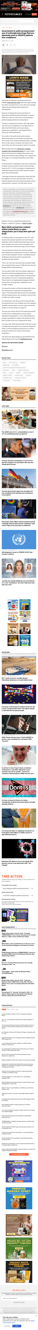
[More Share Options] (15, 45)
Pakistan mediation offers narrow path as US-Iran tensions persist (18, 1060)
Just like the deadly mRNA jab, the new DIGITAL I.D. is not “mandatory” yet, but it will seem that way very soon (18, 583)
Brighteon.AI (20, 207)
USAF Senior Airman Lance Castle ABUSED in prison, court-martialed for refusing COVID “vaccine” (17, 739)
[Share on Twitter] (11, 45)
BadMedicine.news (26, 339)
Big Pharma (9, 27)
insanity (6, 51)
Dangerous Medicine (27, 50)
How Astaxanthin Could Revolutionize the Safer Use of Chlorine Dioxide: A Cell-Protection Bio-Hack (18, 1049)
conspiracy (17, 50)
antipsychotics (10, 49)
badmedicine (20, 49)
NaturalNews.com (7, 350)
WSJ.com (5, 346)
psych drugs (19, 52)
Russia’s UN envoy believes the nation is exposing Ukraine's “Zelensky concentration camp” (17, 1072)
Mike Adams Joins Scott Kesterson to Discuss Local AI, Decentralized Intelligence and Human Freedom (18, 944)
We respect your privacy (19, 1302)
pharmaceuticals (5, 52)
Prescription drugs (13, 52)
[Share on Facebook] (7, 45)
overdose (32, 51)
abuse (5, 49)
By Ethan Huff (4, 40)
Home (3, 27)
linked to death (27, 223)
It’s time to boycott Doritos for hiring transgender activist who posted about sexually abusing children (18, 802)
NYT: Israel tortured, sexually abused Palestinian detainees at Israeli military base (17, 679)
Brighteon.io (7, 206)
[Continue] (35, 1298)
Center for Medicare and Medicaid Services (14, 367)
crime (21, 50)
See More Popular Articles (19, 1154)
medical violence (20, 51)
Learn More (7, 1326)
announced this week (13, 102)
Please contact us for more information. (11, 904)
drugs (32, 50)
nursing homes (27, 51)
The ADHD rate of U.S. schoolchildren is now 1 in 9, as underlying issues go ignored (18, 433)
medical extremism (12, 51)
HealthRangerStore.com (20, 211)
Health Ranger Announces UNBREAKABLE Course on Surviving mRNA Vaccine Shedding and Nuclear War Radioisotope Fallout (18, 954)
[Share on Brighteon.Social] (3, 45)
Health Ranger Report (8, 927)
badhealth (16, 49)
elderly (3, 51)
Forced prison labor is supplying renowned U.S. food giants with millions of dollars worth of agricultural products (18, 832)
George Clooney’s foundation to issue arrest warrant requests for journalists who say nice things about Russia (17, 462)
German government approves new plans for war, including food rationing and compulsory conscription (17, 493)
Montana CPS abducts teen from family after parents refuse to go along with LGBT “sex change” (17, 863)
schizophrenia (25, 52)
